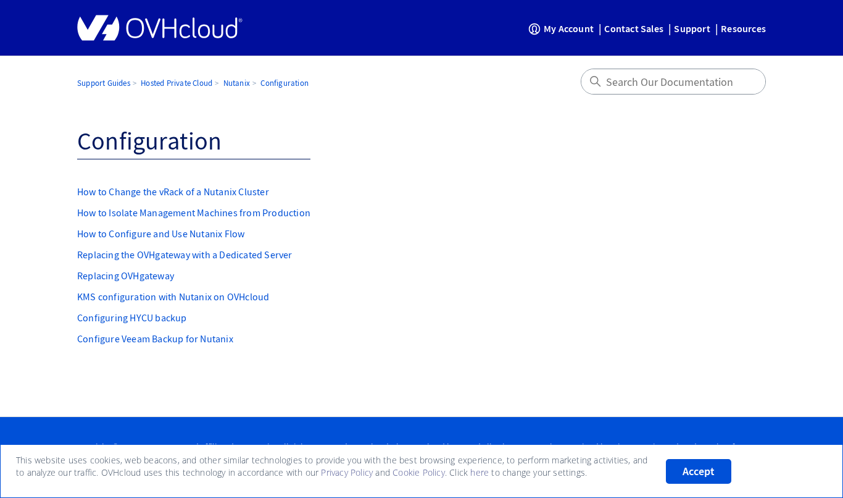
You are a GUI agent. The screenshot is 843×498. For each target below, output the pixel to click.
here (479, 472)
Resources (743, 28)
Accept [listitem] (699, 471)
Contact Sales (633, 28)
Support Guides (103, 83)
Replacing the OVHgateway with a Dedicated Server (185, 254)
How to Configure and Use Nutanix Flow (160, 233)
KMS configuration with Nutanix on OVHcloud (173, 296)
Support (692, 28)
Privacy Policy (347, 472)
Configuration (284, 83)
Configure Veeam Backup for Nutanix (155, 338)
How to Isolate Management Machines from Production (193, 212)
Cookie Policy (418, 472)
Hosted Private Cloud (176, 83)
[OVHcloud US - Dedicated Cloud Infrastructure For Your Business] (160, 28)
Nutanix (236, 83)
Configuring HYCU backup (132, 317)
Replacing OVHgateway (125, 275)
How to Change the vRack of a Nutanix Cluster (173, 191)
